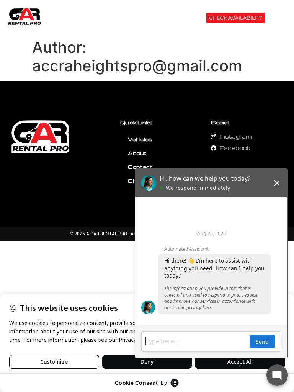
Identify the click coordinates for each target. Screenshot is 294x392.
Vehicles (140, 139)
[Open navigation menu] (278, 19)
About (137, 153)
